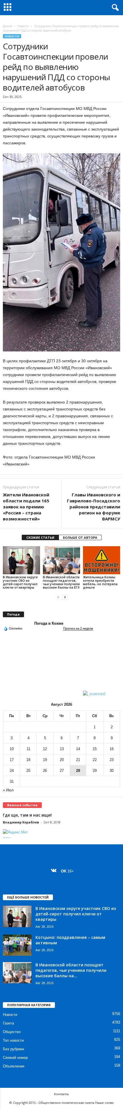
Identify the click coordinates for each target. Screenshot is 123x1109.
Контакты (61, 1094)
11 (28, 749)
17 (12, 760)
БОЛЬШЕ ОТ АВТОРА (80, 537)
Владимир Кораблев (21, 822)
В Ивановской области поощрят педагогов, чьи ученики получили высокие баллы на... (70, 970)
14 (78, 749)
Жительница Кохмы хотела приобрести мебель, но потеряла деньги (100, 582)
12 (45, 749)
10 (12, 749)
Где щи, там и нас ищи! (27, 815)
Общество (12, 1032)
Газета (8, 1023)
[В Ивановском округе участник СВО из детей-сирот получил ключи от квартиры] (21, 560)
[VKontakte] (55, 871)
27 (62, 770)
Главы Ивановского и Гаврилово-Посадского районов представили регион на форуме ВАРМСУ (93, 507)
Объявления (13, 1066)
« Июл (8, 790)
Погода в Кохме (48, 623)
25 (28, 770)
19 (45, 760)
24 (12, 770)
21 (78, 760)
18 (28, 760)
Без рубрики (13, 1049)
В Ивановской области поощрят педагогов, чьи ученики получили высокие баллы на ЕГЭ (61, 582)
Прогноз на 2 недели (78, 628)
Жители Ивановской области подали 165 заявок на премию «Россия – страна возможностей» (26, 507)
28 (78, 770)
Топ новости (13, 1040)
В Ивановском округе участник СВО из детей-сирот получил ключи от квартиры (20, 582)
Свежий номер (15, 1057)
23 (112, 760)
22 (95, 760)
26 (45, 770)
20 (62, 760)
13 (62, 749)
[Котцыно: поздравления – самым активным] (17, 945)
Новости (23, 26)
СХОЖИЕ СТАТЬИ (40, 537)
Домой (7, 26)
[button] (114, 7)
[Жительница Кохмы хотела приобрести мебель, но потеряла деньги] (101, 560)
